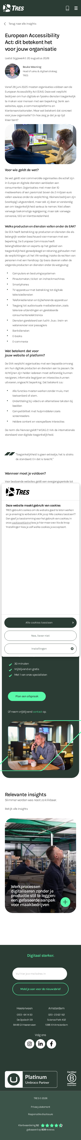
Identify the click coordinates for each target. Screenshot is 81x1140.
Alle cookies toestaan (39, 622)
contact (37, 711)
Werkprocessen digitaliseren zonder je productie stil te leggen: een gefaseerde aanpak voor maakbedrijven (33, 895)
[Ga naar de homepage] (13, 8)
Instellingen (39, 648)
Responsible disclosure (40, 1114)
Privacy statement (40, 1106)
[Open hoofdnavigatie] (76, 8)
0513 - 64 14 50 (24, 1014)
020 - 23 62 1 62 (56, 1014)
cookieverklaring (21, 522)
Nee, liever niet (40, 635)
